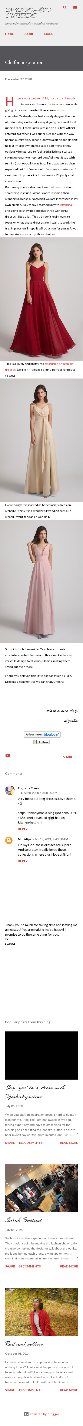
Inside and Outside (27, 13)
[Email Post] (7, 757)
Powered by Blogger (44, 1414)
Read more (69, 1142)
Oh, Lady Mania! (29, 788)
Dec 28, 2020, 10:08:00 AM (39, 793)
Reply (23, 829)
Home (9, 33)
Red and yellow (24, 1343)
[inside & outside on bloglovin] (42, 736)
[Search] (65, 7)
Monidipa (24, 839)
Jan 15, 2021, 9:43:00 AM (51, 839)
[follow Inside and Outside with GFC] (41, 743)
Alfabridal (66, 204)
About (28, 33)
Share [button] (68, 757)
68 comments (30, 1266)
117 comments (30, 1390)
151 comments (30, 1142)
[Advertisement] (37, 979)
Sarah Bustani (23, 1220)
